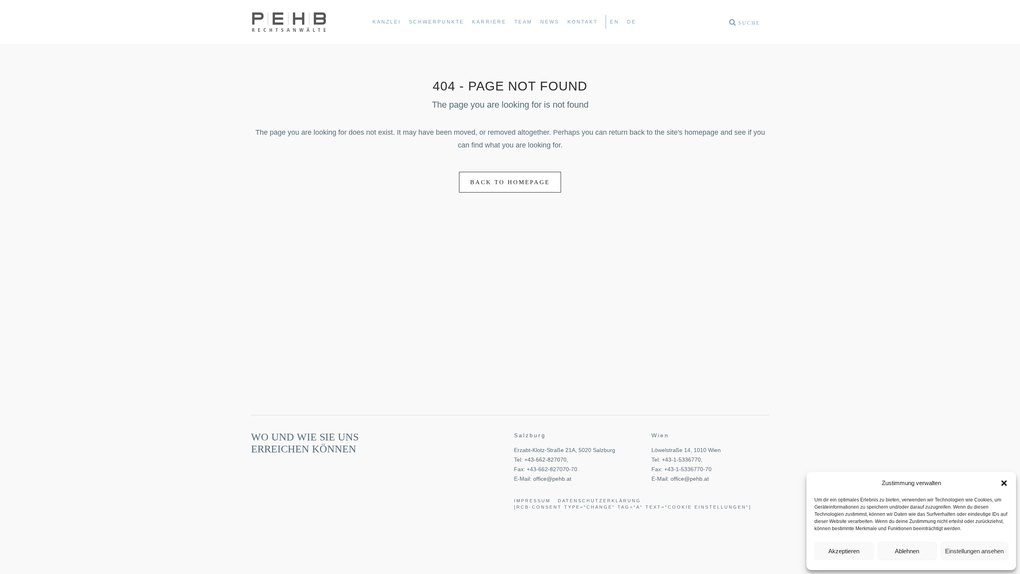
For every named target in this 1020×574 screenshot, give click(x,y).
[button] (1004, 483)
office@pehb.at (552, 479)
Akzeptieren (843, 551)
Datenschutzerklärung (599, 500)
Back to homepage (510, 182)
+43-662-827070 (545, 459)
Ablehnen (907, 551)
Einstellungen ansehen (974, 551)
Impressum (532, 500)
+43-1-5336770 (681, 459)
